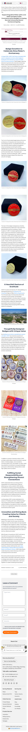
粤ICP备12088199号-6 (15, 728)
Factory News (8, 7)
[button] (22, 3)
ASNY (8, 336)
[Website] (14, 621)
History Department (19, 293)
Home (2, 7)
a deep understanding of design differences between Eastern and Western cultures (12, 547)
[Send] (24, 650)
